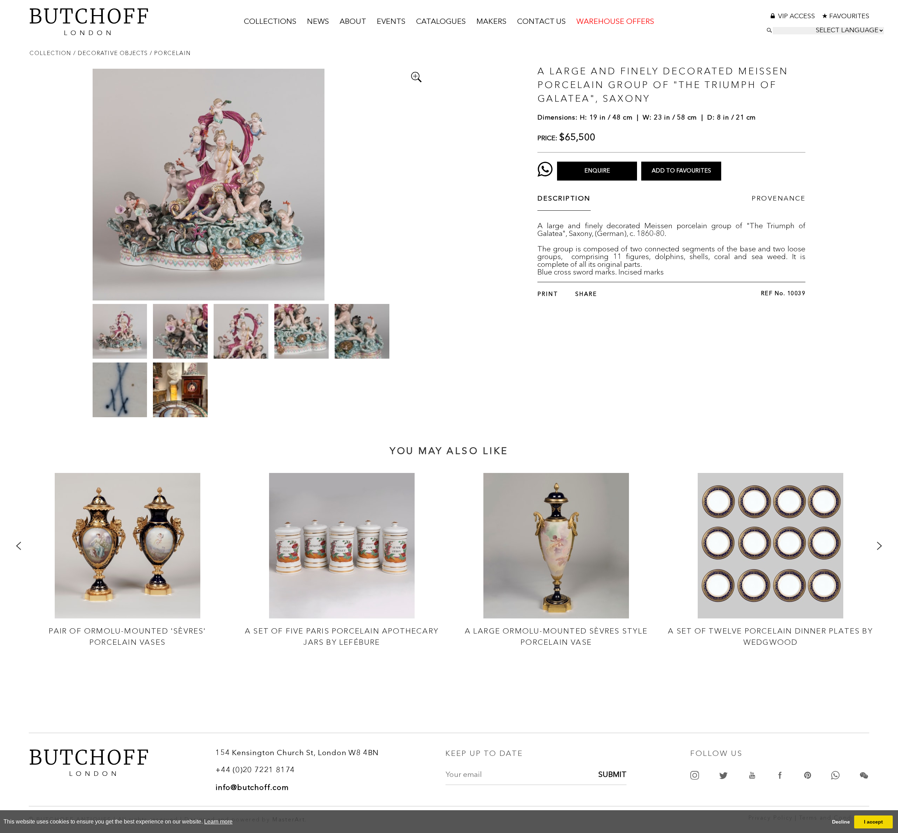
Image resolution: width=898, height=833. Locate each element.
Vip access (797, 16)
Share (586, 294)
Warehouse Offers (615, 22)
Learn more (218, 822)
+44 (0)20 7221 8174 (255, 770)
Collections (270, 22)
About (353, 22)
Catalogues (441, 22)
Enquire (597, 171)
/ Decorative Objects (111, 52)
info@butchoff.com (252, 788)
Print (547, 294)
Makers (491, 22)
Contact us (541, 22)
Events (391, 22)
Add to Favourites (681, 171)
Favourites (849, 16)
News (318, 22)
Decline (841, 822)
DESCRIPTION (564, 199)
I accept (873, 822)
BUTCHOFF (89, 20)
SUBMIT (612, 775)
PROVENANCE (778, 199)
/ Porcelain (170, 52)
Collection (51, 52)
